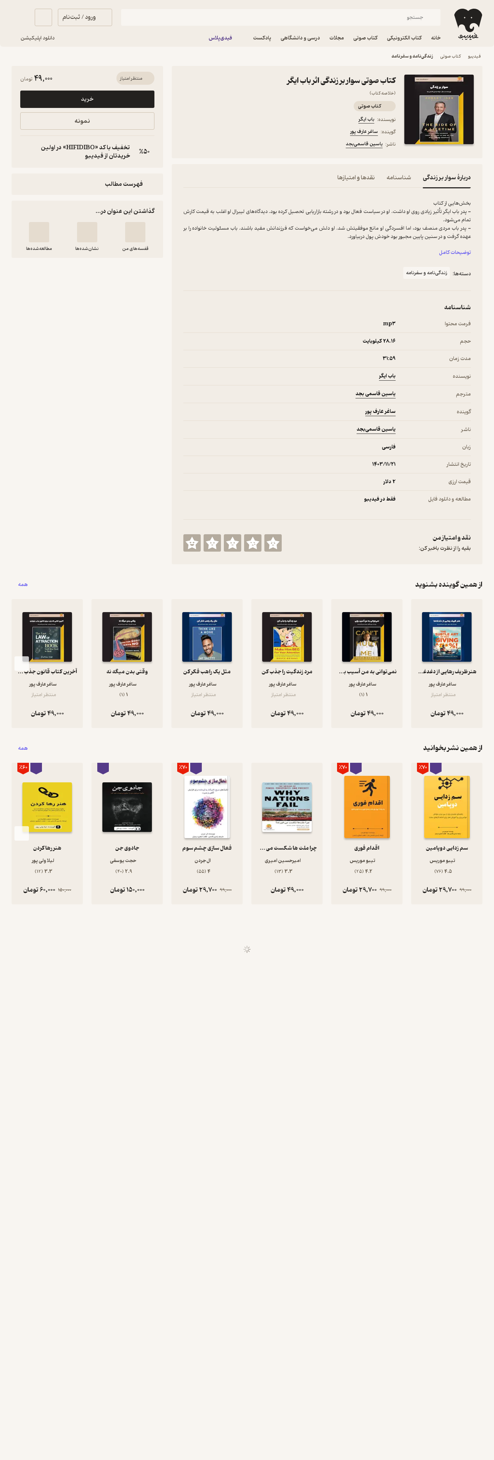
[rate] (273, 543)
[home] (467, 24)
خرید (87, 99)
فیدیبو (474, 56)
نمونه (82, 121)
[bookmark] (205, 145)
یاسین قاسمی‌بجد (364, 144)
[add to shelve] (135, 232)
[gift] (222, 145)
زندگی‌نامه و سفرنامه (412, 56)
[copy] (27, 152)
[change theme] (20, 17)
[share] (240, 145)
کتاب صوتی (450, 56)
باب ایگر (366, 119)
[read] (39, 232)
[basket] (43, 17)
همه (23, 585)
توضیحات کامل (455, 252)
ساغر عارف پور (364, 131)
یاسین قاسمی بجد (375, 394)
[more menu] (187, 145)
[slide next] (21, 663)
